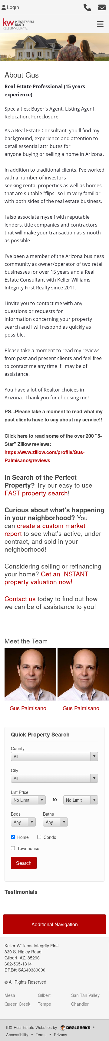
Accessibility (17, 1034)
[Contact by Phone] (87, 6)
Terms (41, 1034)
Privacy (60, 1034)
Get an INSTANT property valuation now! (46, 577)
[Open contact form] (102, 6)
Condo (50, 837)
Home (23, 837)
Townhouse (28, 848)
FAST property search (36, 492)
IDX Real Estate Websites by (32, 1027)
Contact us (20, 598)
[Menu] (100, 24)
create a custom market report (45, 529)
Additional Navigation (54, 924)
